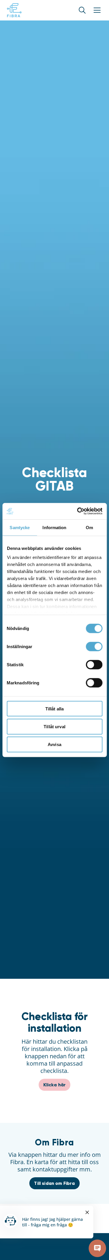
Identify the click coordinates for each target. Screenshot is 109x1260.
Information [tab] (54, 527)
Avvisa (54, 744)
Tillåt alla (54, 708)
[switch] (94, 646)
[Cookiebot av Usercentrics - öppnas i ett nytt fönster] (77, 511)
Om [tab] (89, 527)
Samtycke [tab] (20, 527)
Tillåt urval (54, 726)
